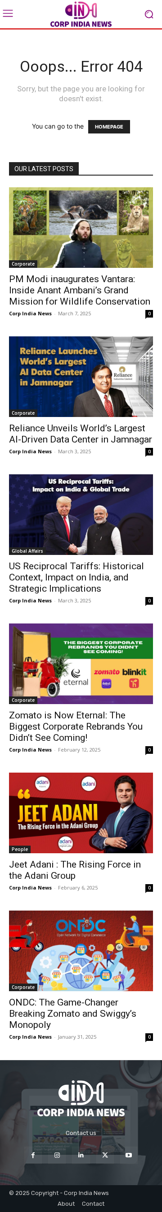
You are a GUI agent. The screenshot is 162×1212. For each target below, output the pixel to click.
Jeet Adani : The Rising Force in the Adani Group (75, 870)
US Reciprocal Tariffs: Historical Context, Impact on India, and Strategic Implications (76, 577)
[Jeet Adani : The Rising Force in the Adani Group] (81, 813)
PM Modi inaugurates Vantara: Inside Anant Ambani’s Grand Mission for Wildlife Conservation (79, 290)
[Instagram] (57, 1155)
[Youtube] (129, 1155)
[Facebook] (33, 1155)
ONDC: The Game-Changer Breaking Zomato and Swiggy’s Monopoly (72, 1013)
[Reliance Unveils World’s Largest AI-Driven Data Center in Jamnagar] (81, 376)
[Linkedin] (81, 1155)
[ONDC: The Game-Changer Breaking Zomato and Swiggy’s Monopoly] (81, 951)
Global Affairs (27, 551)
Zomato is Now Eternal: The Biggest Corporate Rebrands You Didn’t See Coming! (76, 726)
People (20, 849)
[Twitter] (105, 1155)
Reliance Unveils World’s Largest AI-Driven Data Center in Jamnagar (80, 434)
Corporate (23, 264)
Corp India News (30, 313)
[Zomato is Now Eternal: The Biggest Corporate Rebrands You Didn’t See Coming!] (81, 663)
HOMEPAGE (109, 127)
